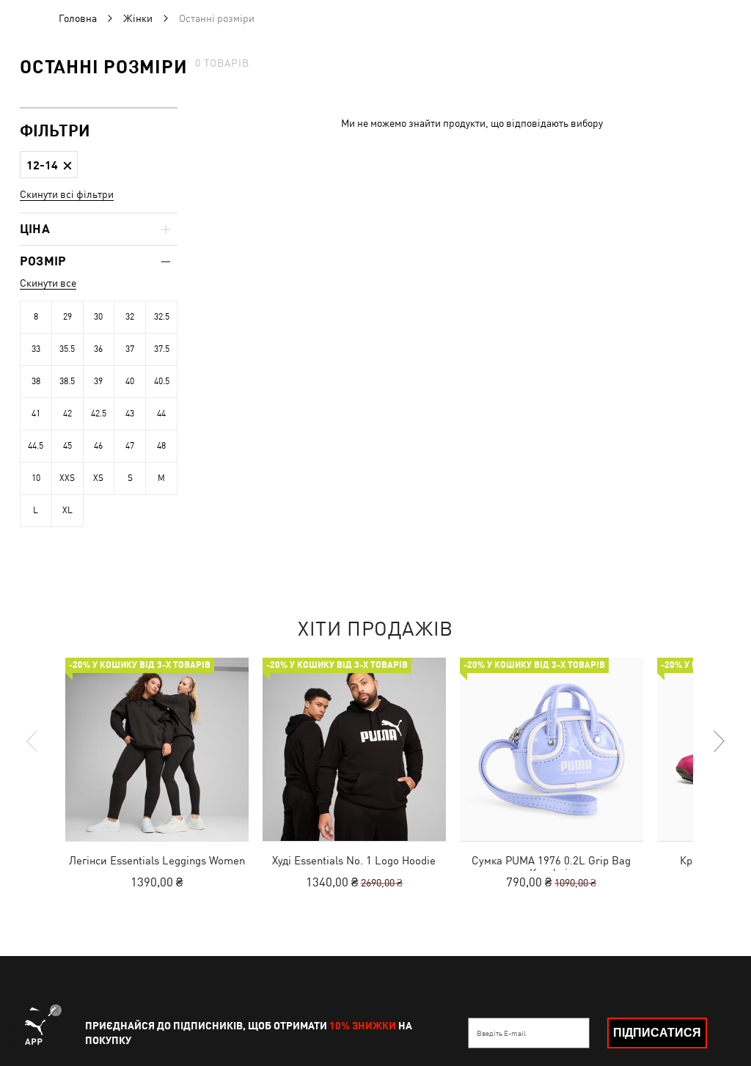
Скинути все (48, 283)
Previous (33, 741)
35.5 (67, 349)
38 (36, 381)
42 (67, 413)
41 (36, 413)
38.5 (67, 381)
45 (67, 446)
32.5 (161, 317)
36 (98, 349)
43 (129, 413)
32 (129, 317)
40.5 (161, 381)
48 (161, 446)
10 (36, 478)
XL (67, 510)
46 (98, 446)
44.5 (35, 446)
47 (129, 446)
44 (161, 413)
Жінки (138, 18)
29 (67, 317)
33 (36, 349)
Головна (78, 18)
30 (98, 317)
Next (718, 741)
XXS (67, 478)
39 (98, 381)
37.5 (161, 349)
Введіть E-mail (501, 1033)
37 (129, 349)
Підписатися (657, 1032)
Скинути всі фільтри (67, 194)
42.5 (98, 413)
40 (129, 381)
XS (98, 478)
